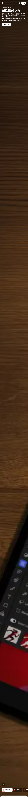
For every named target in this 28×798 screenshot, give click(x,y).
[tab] (6, 790)
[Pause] (3, 784)
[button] (19, 3)
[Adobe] (2, 3)
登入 (24, 3)
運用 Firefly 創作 (8, 29)
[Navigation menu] (5, 3)
